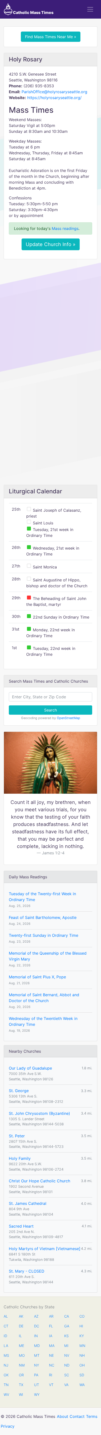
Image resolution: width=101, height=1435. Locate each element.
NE (51, 1355)
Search (50, 710)
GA (66, 1326)
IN (36, 1336)
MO (21, 1355)
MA (51, 1346)
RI (50, 1375)
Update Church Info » (51, 244)
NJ (6, 1365)
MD (36, 1346)
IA (50, 1336)
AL (6, 1316)
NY (36, 1365)
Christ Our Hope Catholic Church (39, 1180)
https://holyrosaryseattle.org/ (54, 97)
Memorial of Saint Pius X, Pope (37, 976)
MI (66, 1346)
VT (51, 1385)
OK (6, 1375)
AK (21, 1316)
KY (81, 1336)
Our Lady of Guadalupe (30, 1068)
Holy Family (20, 1158)
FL (51, 1326)
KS (66, 1336)
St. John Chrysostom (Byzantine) (39, 1113)
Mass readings (65, 228)
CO (81, 1316)
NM (21, 1365)
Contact (77, 1416)
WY (36, 1394)
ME (21, 1346)
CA (66, 1316)
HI (81, 1326)
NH (81, 1355)
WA (81, 1385)
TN (6, 1385)
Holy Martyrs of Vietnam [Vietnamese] (44, 1248)
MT (36, 1355)
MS (6, 1355)
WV (6, 1394)
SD (81, 1375)
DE (21, 1326)
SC (66, 1375)
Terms (91, 1416)
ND (66, 1365)
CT (6, 1326)
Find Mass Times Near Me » (50, 36)
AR (51, 1316)
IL (20, 1336)
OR (21, 1375)
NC (51, 1365)
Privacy (7, 1426)
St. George (19, 1090)
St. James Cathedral (27, 1203)
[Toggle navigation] (90, 9)
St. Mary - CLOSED (26, 1271)
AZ (36, 1316)
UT (36, 1385)
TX (21, 1385)
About (62, 1416)
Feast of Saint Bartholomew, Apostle (42, 917)
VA (66, 1385)
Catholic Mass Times (32, 12)
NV (66, 1355)
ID (5, 1336)
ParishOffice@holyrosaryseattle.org (54, 91)
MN (81, 1346)
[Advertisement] (50, 315)
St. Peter (17, 1135)
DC (36, 1326)
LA (6, 1346)
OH (81, 1365)
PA (36, 1375)
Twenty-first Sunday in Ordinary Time (43, 935)
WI (21, 1394)
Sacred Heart (21, 1226)
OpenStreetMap (68, 718)
